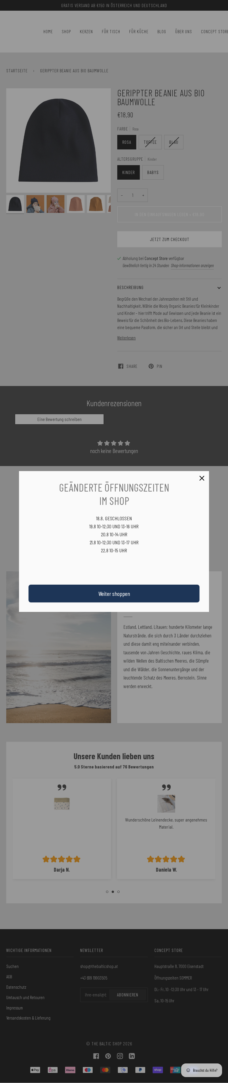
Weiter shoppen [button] (114, 593)
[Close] (202, 478)
